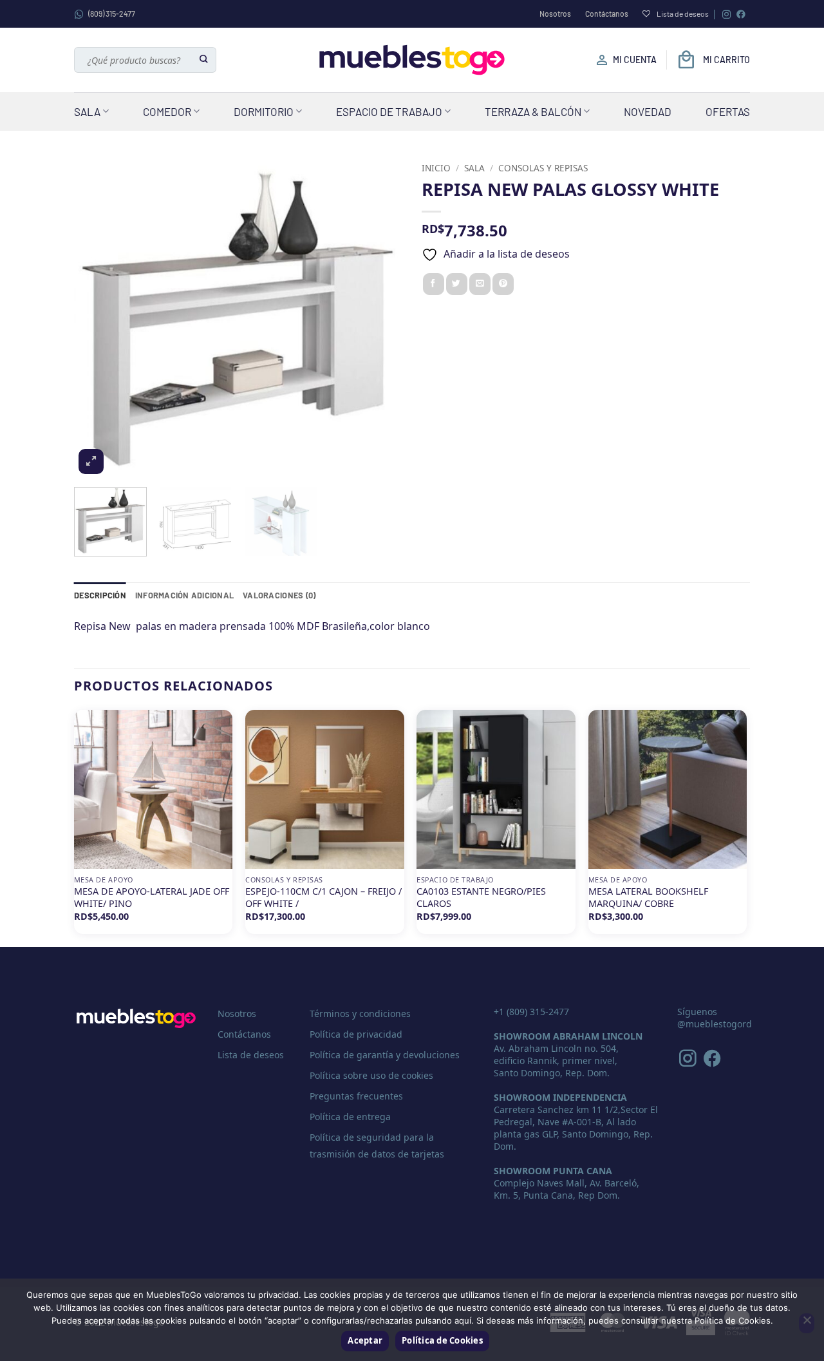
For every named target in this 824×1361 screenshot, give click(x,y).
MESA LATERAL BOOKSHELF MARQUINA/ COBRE (648, 897)
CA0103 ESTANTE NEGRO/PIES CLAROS (481, 897)
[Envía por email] (480, 284)
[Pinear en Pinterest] (503, 284)
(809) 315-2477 (111, 13)
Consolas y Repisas (543, 168)
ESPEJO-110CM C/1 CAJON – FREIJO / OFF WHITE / (323, 897)
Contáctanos (606, 13)
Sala (87, 111)
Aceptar (365, 1340)
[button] (91, 461)
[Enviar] (204, 60)
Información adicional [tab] (184, 595)
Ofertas (728, 111)
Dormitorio (264, 111)
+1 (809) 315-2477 (531, 1011)
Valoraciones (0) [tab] (279, 595)
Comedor (167, 111)
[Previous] (96, 317)
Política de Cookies (442, 1340)
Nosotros (555, 13)
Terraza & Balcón (533, 111)
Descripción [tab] (100, 595)
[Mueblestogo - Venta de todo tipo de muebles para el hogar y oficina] (412, 60)
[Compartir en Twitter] (456, 284)
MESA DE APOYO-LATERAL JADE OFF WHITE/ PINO (151, 897)
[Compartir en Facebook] (433, 284)
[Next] (379, 317)
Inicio (436, 168)
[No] (806, 1323)
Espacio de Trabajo (389, 111)
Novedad (647, 111)
